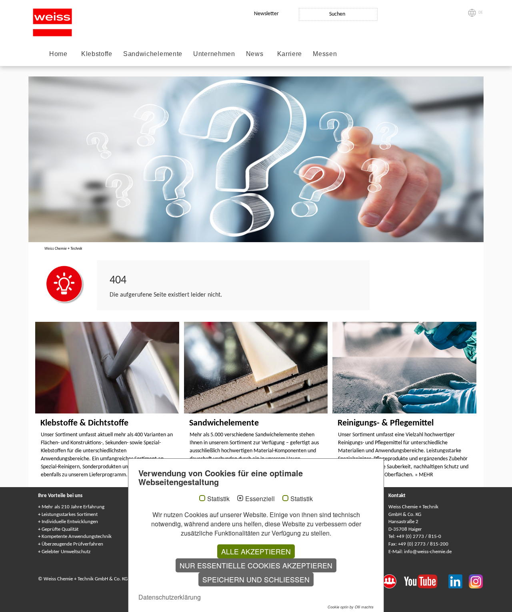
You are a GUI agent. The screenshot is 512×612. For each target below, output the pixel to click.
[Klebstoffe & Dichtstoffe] (107, 367)
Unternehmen (214, 53)
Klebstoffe (96, 53)
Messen (325, 53)
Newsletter (266, 14)
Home (58, 53)
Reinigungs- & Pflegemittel (386, 423)
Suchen (337, 14)
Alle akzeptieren (256, 551)
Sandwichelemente (152, 53)
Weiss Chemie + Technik (63, 249)
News (255, 53)
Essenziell (260, 498)
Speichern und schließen (256, 579)
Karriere (289, 53)
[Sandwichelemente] (256, 367)
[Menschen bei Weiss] (393, 580)
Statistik (218, 498)
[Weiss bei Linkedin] (458, 580)
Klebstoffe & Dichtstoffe (84, 423)
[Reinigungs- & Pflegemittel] (404, 367)
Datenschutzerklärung (169, 597)
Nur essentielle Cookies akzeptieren (256, 565)
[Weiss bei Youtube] (426, 580)
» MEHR (424, 475)
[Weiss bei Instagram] (476, 580)
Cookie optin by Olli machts (351, 607)
